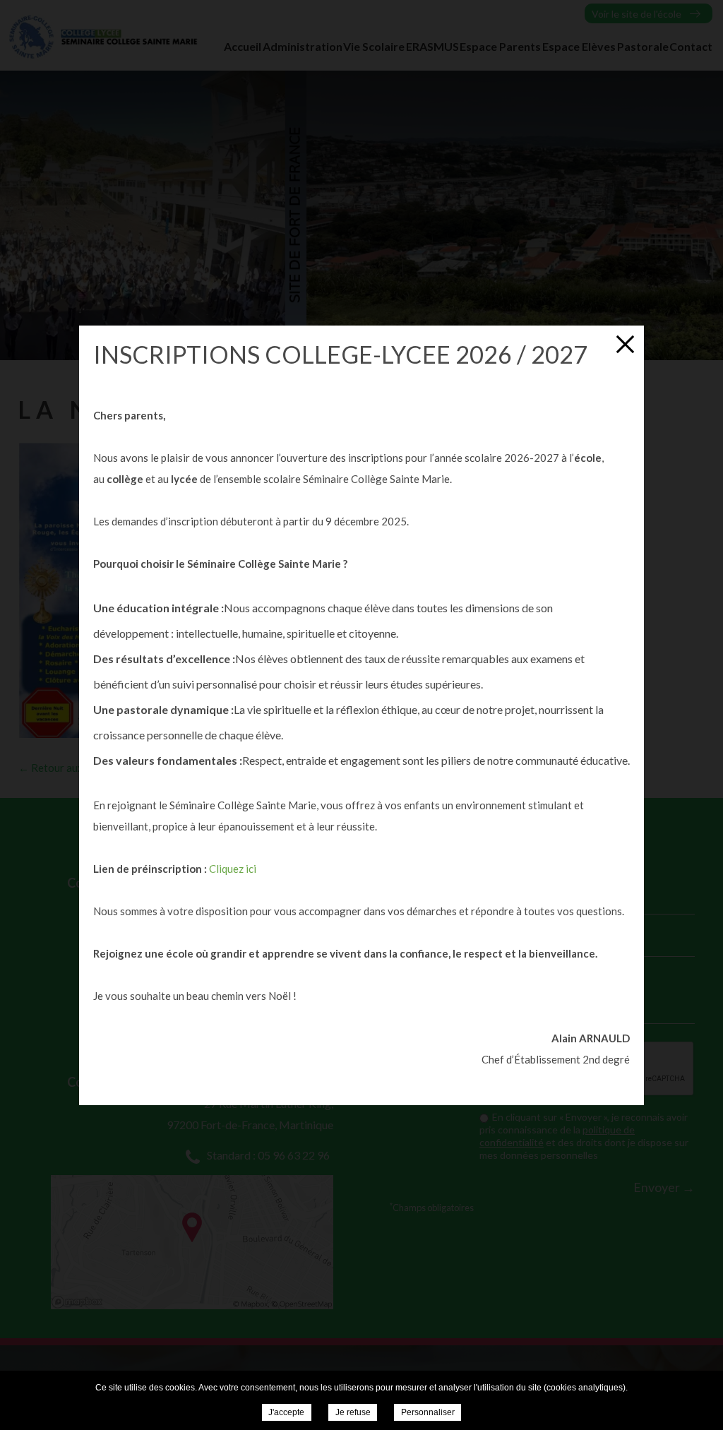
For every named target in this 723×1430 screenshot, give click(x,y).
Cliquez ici (232, 868)
